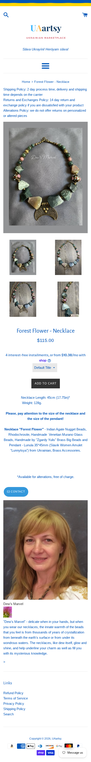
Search (8, 714)
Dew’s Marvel (13, 604)
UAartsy (56, 738)
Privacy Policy (13, 703)
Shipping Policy (14, 709)
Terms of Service (15, 698)
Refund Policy (13, 693)
